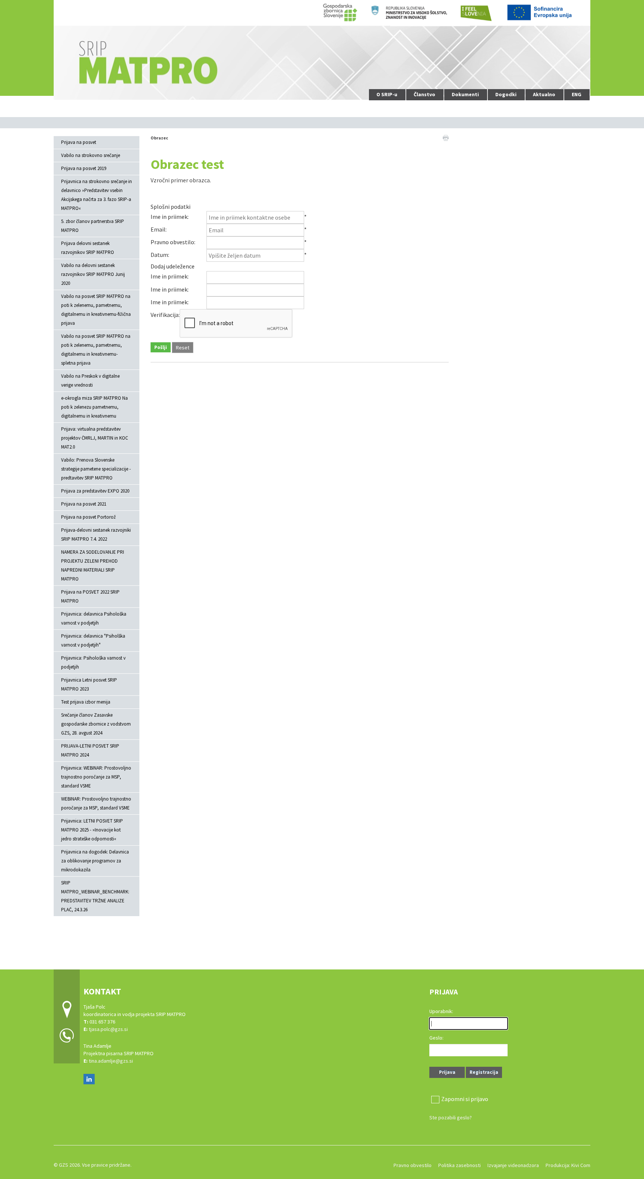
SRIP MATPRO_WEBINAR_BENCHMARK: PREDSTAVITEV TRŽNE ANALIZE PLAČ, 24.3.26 (95, 896)
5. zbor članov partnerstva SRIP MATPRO (92, 225)
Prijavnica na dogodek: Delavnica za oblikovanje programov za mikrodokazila (95, 861)
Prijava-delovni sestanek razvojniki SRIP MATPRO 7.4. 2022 (96, 534)
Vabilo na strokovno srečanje (90, 155)
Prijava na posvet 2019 (83, 168)
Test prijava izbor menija (85, 702)
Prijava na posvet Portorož (88, 517)
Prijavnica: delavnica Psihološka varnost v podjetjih (93, 618)
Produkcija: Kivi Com (568, 1165)
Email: (159, 229)
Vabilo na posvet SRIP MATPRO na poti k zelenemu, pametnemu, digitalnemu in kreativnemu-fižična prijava (96, 309)
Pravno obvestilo (413, 1165)
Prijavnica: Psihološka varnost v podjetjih (93, 662)
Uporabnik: (441, 1011)
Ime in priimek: (170, 216)
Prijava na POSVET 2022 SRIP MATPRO (90, 596)
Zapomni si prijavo (464, 1099)
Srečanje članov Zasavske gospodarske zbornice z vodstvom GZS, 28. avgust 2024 (96, 724)
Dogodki (506, 94)
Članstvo (424, 94)
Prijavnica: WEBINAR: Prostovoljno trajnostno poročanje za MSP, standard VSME (96, 777)
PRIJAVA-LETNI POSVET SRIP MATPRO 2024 (90, 750)
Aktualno (544, 94)
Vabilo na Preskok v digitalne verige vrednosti (90, 380)
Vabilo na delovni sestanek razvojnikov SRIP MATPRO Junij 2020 (93, 274)
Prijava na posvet (78, 142)
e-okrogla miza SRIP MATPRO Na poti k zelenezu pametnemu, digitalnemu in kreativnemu (94, 407)
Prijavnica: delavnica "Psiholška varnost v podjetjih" (93, 640)
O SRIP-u (386, 94)
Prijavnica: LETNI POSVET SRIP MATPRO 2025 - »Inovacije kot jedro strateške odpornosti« (92, 830)
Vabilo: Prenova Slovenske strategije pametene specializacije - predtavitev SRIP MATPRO (96, 469)
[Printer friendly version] (446, 137)
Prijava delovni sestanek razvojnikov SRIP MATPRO (87, 247)
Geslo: (436, 1037)
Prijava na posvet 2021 (83, 504)
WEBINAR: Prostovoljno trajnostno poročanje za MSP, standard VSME (96, 803)
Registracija (484, 1072)
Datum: (160, 254)
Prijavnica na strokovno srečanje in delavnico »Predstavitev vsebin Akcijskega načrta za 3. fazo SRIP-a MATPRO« (96, 194)
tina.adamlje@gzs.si (111, 1060)
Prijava (447, 1072)
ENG (576, 94)
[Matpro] (322, 50)
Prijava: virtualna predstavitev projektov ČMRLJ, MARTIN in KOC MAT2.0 (94, 438)
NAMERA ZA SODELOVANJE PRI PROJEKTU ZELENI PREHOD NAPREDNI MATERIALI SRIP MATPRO (92, 565)
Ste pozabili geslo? (450, 1117)
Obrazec (159, 138)
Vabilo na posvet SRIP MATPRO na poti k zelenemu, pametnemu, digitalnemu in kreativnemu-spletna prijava (95, 349)
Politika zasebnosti (459, 1165)
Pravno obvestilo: (173, 242)
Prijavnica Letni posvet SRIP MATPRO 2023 (89, 684)
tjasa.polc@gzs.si (109, 1029)
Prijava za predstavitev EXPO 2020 (95, 491)
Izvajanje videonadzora (513, 1165)
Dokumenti (465, 94)
